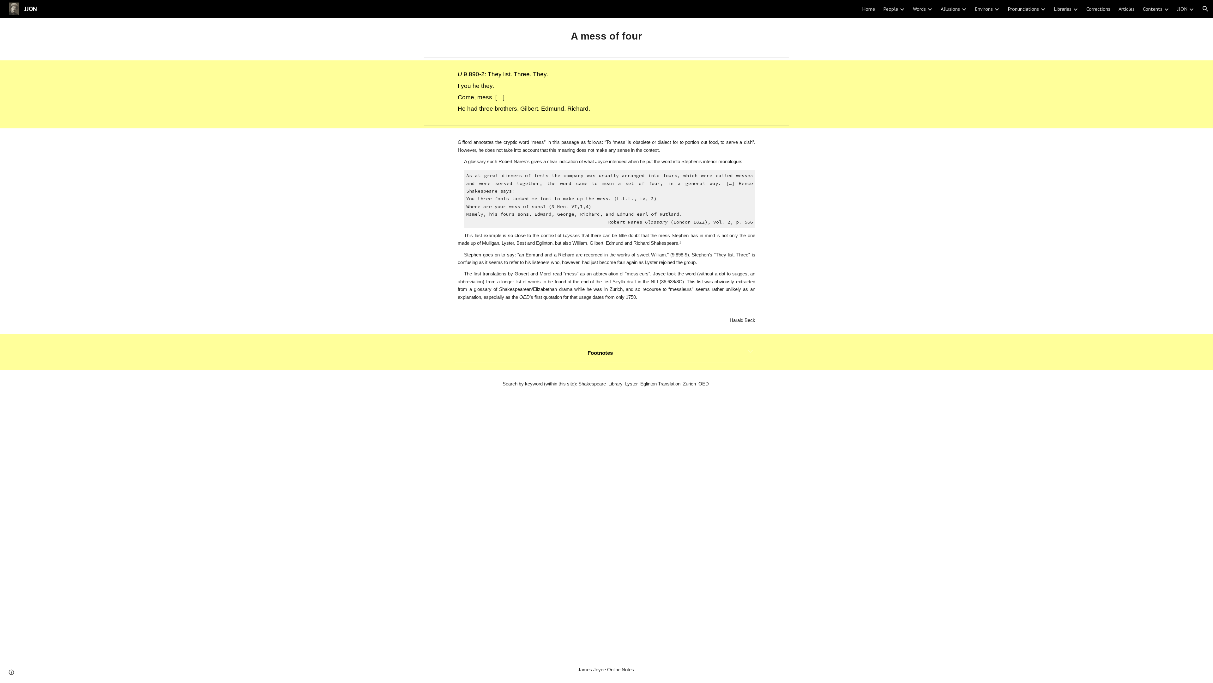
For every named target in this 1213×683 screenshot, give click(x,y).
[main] (606, 36)
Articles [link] (1127, 9)
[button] (1205, 8)
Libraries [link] (1062, 9)
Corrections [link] (1098, 9)
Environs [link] (984, 9)
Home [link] (868, 9)
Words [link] (919, 9)
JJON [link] (1182, 9)
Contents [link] (1152, 9)
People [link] (890, 9)
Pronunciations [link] (1023, 9)
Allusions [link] (950, 9)
